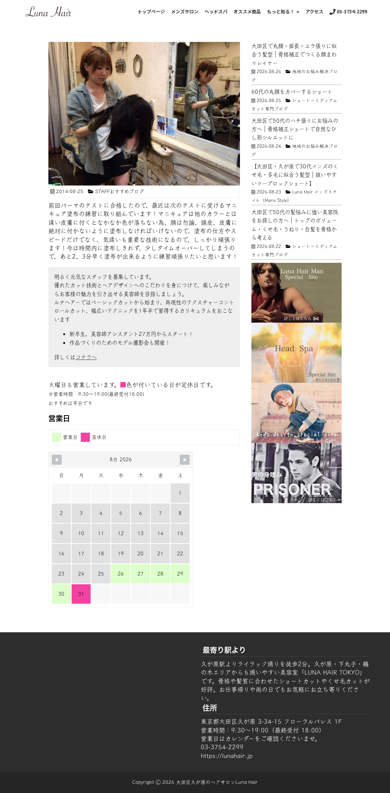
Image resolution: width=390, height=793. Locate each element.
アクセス (314, 11)
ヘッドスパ (216, 11)
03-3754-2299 (351, 11)
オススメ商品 (247, 11)
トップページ (151, 11)
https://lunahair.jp (227, 755)
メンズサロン (184, 11)
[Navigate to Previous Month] (57, 460)
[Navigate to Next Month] (185, 460)
